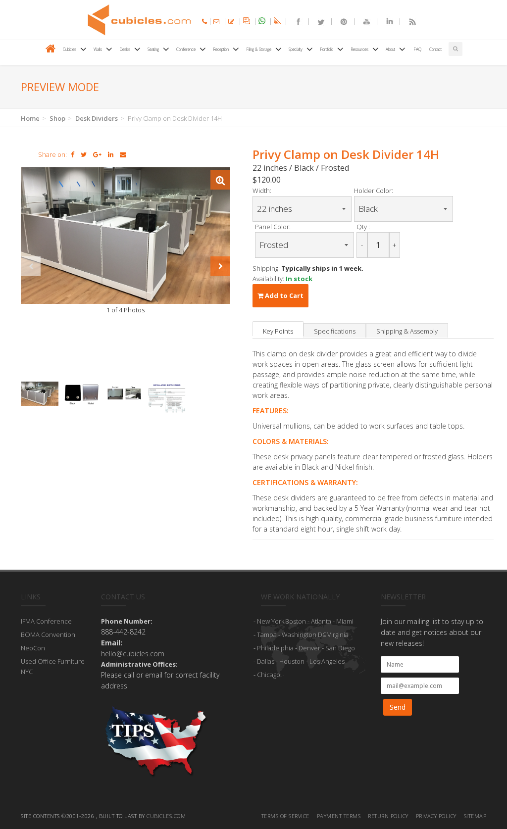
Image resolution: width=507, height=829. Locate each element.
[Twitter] (316, 21)
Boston (295, 621)
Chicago (268, 674)
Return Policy (388, 816)
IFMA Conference (46, 621)
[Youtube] (362, 21)
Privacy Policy (436, 816)
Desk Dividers (96, 118)
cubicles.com (166, 816)
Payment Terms (339, 816)
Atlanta (321, 621)
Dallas (265, 661)
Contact (435, 49)
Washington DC (304, 634)
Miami (345, 621)
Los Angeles (327, 661)
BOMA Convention (48, 634)
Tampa (267, 634)
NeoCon (33, 647)
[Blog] (408, 21)
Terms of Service (285, 816)
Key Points (278, 331)
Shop (57, 118)
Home (30, 118)
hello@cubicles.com (132, 653)
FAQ (417, 49)
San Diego (340, 647)
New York (270, 621)
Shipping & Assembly (407, 331)
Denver (309, 647)
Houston (291, 661)
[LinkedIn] (385, 21)
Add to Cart (283, 295)
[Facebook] (294, 21)
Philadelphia (275, 647)
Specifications (334, 331)
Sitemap (475, 816)
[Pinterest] (339, 21)
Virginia (338, 634)
